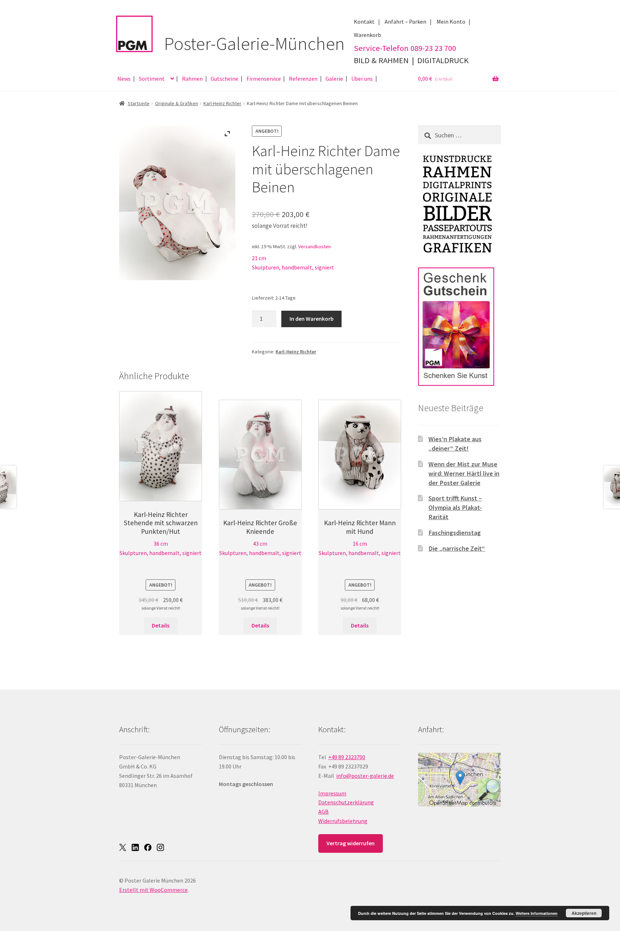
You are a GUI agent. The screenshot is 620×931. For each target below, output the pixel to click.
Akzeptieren (584, 913)
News (124, 78)
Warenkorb (367, 34)
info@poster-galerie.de (365, 775)
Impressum (332, 793)
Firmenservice (263, 78)
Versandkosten (314, 246)
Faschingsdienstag (454, 532)
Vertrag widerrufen (351, 843)
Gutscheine (224, 78)
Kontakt (364, 21)
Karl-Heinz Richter (222, 103)
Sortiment (152, 78)
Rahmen (192, 78)
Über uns (362, 78)
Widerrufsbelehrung (342, 820)
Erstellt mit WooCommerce (153, 889)
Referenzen (303, 78)
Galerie (334, 78)
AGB (323, 811)
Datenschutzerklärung (346, 802)
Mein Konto (451, 21)
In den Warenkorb (312, 318)
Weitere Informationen (537, 913)
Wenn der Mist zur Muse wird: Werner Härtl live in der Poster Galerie (463, 473)
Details (160, 625)
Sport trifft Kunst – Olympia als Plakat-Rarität (455, 507)
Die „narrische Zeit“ (456, 548)
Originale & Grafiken (176, 103)
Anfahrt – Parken (405, 21)
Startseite (139, 103)
